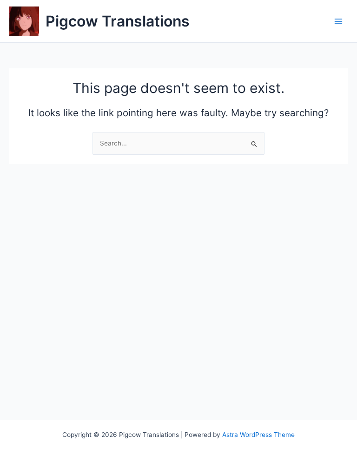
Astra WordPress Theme (258, 434)
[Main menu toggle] (338, 21)
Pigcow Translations (118, 21)
